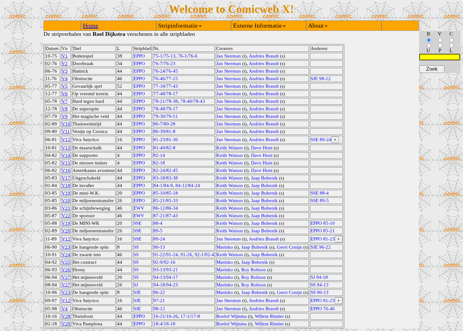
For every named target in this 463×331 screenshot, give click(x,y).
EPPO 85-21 (323, 230)
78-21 (159, 101)
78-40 (186, 101)
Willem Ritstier (269, 316)
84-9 (168, 185)
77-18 (159, 86)
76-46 (159, 78)
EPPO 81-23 (323, 238)
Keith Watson (229, 147)
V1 (65, 55)
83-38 (172, 177)
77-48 (159, 93)
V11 (66, 131)
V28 (66, 316)
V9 (65, 116)
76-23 (169, 63)
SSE (137, 223)
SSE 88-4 (320, 193)
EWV (139, 208)
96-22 (159, 292)
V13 (66, 147)
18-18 (169, 323)
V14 (66, 155)
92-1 (199, 254)
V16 (66, 170)
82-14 (159, 155)
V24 (66, 254)
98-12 (159, 308)
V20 (66, 200)
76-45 (172, 71)
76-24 (159, 71)
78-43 (199, 101)
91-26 (186, 254)
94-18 (159, 284)
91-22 (159, 254)
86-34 (172, 208)
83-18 (159, 177)
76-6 (192, 55)
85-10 (159, 193)
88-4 (158, 223)
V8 (65, 108)
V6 (65, 93)
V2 (65, 63)
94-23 (172, 284)
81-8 (170, 131)
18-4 (158, 323)
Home (90, 25)
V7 (65, 101)
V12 (66, 139)
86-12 (159, 208)
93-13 (159, 269)
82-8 (170, 147)
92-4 (209, 254)
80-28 (169, 123)
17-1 (185, 316)
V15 (66, 162)
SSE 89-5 (320, 200)
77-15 (172, 78)
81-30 (172, 139)
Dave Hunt (261, 147)
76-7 (158, 63)
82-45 (172, 170)
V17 (66, 177)
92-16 (169, 262)
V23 (66, 247)
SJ (136, 284)
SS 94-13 (320, 284)
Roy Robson (253, 269)
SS (136, 247)
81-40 (159, 147)
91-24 (172, 254)
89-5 (158, 230)
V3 (65, 71)
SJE (137, 292)
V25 (66, 262)
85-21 (159, 200)
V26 (66, 269)
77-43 (172, 86)
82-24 (159, 170)
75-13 (169, 55)
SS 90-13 (320, 292)
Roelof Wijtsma (231, 316)
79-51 (172, 116)
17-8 (195, 316)
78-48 (159, 108)
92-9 (158, 262)
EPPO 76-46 (323, 308)
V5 (65, 86)
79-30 (159, 116)
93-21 (172, 269)
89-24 (159, 238)
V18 (66, 185)
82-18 (159, 162)
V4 (65, 78)
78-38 (172, 101)
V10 (66, 123)
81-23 (159, 139)
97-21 (159, 300)
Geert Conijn (289, 247)
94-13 (159, 277)
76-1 (182, 55)
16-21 (159, 316)
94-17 (172, 277)
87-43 (172, 215)
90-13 (159, 247)
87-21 (159, 215)
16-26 (172, 316)
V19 (66, 193)
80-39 (159, 131)
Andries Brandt (264, 55)
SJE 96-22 (321, 247)
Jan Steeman (228, 55)
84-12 (181, 185)
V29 (66, 323)
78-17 (172, 93)
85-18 (172, 193)
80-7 (158, 123)
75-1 (158, 55)
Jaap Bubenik (264, 177)
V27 (66, 277)
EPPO (139, 55)
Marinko (224, 247)
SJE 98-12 (321, 78)
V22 (66, 215)
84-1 (158, 185)
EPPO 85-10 (323, 223)
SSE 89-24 (321, 139)
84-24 (194, 185)
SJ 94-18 (319, 277)
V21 (66, 208)
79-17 (172, 108)
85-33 (172, 200)
